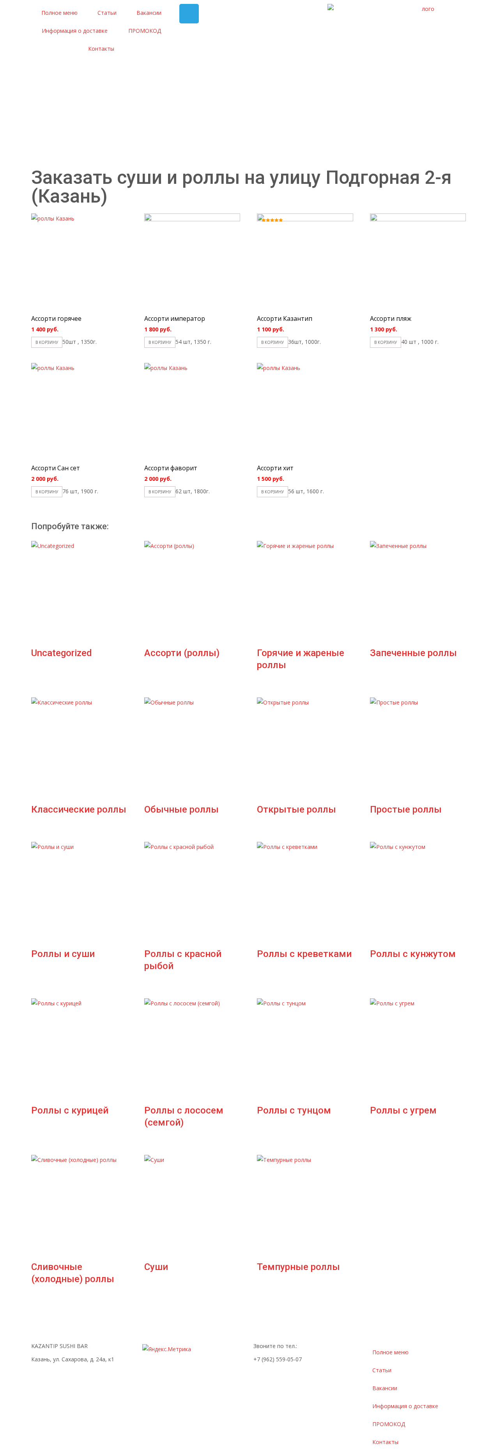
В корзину (46, 342)
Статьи (107, 12)
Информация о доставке (75, 30)
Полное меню (59, 12)
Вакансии (148, 12)
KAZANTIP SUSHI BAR (59, 1346)
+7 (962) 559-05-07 (277, 1359)
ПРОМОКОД (144, 30)
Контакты (101, 48)
